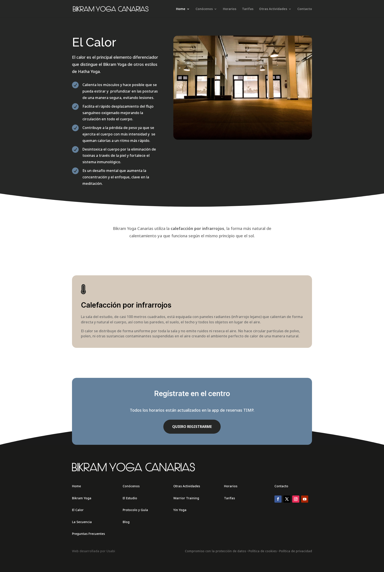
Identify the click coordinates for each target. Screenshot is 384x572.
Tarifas (247, 9)
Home (180, 9)
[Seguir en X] (286, 499)
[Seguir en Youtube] (304, 499)
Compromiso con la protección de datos (215, 551)
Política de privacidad (295, 551)
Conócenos (204, 9)
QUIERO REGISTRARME (192, 426)
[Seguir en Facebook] (278, 499)
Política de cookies (262, 551)
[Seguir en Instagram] (295, 499)
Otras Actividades (273, 9)
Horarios (229, 9)
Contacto (304, 9)
